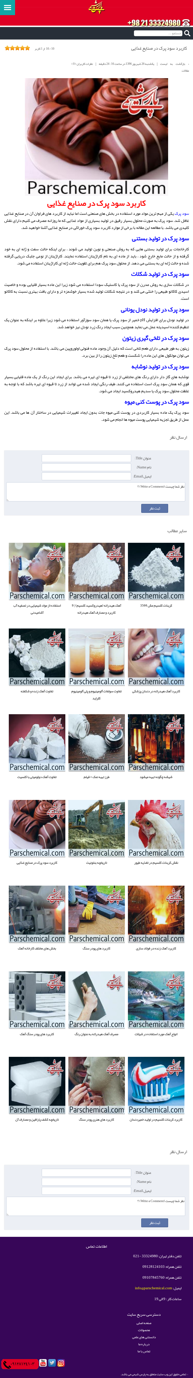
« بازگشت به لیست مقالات (174, 67)
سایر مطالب (177, 530)
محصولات (144, 1330)
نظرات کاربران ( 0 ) (82, 64)
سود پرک (182, 213)
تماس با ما (143, 1351)
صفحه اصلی (143, 1323)
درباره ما (144, 1344)
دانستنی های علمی (144, 1337)
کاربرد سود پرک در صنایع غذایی (159, 48)
